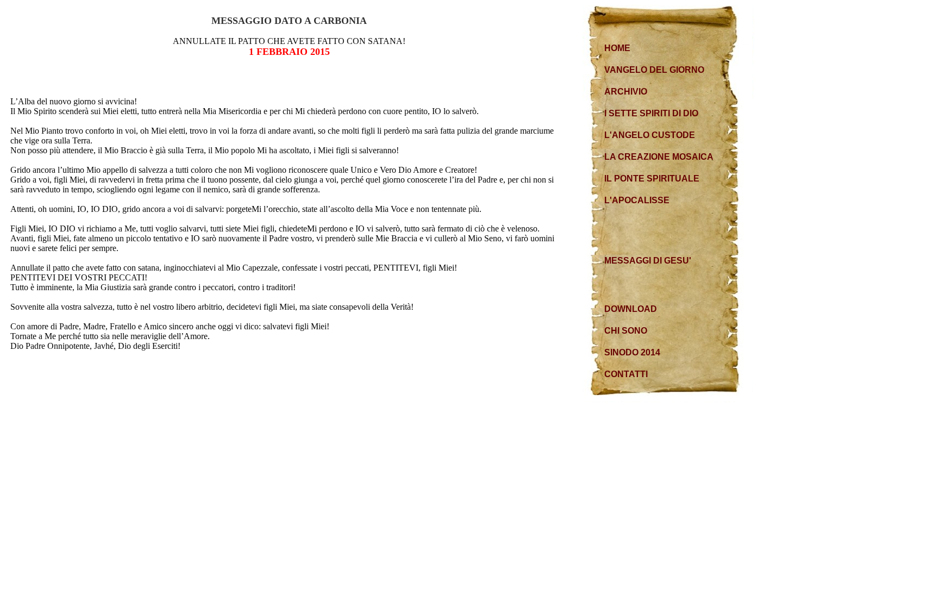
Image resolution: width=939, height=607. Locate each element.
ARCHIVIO (625, 91)
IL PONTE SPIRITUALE (651, 178)
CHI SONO (625, 330)
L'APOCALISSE (636, 200)
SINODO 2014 (632, 352)
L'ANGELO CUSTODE (649, 135)
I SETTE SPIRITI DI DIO (651, 113)
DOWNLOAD (630, 309)
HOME (617, 48)
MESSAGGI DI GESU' (647, 260)
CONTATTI (626, 374)
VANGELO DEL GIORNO (654, 69)
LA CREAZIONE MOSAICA (658, 156)
